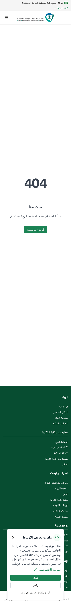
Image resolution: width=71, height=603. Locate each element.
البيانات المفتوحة (60, 505)
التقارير (65, 464)
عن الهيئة (63, 407)
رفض (35, 585)
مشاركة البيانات (60, 511)
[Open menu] (6, 17)
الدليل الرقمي (62, 442)
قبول (35, 577)
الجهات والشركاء (60, 423)
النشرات (64, 494)
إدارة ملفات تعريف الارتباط (35, 592)
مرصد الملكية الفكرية (59, 500)
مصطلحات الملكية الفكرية (56, 459)
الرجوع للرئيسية (35, 230)
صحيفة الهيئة (61, 488)
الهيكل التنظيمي (60, 412)
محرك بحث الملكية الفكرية (56, 483)
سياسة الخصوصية (50, 569)
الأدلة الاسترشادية (60, 447)
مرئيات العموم (61, 517)
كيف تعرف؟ (62, 8)
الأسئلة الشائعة (61, 453)
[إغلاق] (13, 537)
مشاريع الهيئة (61, 418)
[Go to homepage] (35, 17)
